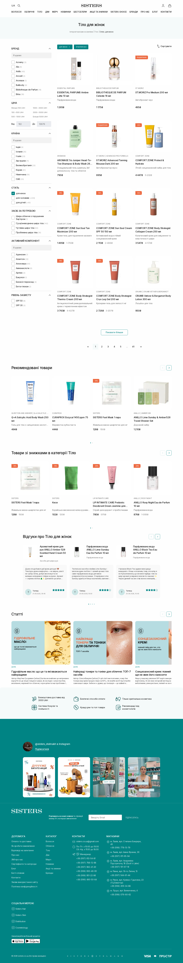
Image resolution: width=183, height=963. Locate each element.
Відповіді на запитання (22, 850)
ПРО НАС (145, 12)
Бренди (49, 873)
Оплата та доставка (21, 841)
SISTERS (96, 413)
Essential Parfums (66, 88)
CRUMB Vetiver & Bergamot (155, 292)
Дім (47, 855)
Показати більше (114, 332)
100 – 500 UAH (17, 112)
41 (133, 346)
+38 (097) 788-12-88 (86, 862)
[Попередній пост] (27, 777)
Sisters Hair (20, 909)
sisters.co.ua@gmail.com (87, 841)
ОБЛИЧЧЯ (29, 12)
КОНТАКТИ (166, 12)
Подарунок (142, 57)
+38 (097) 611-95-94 (120, 856)
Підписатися (42, 749)
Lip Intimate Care (101, 498)
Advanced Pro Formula (117, 156)
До (33, 124)
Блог (13, 868)
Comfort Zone (142, 156)
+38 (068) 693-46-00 (86, 871)
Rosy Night (146, 498)
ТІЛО (39, 12)
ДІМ (47, 12)
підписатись (132, 817)
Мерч (48, 859)
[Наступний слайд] (169, 367)
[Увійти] (163, 5)
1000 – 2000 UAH (40, 108)
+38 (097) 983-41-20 (86, 867)
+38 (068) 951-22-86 (86, 875)
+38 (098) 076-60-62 (120, 894)
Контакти (15, 877)
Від (13, 124)
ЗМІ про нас (17, 859)
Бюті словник (17, 873)
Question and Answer (21, 413)
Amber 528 (146, 413)
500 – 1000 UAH (17, 117)
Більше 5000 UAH (40, 117)
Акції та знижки (53, 868)
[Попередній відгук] (151, 536)
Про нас (15, 855)
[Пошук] (19, 5)
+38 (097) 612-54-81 (86, 858)
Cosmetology (21, 927)
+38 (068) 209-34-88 (120, 886)
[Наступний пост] (155, 777)
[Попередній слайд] (162, 367)
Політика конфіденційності (24, 886)
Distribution (20, 921)
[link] (170, 5)
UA (13, 5)
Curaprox (57, 413)
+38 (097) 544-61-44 (120, 875)
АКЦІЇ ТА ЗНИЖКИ (99, 12)
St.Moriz (139, 88)
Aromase (61, 156)
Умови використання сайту (24, 882)
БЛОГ (155, 12)
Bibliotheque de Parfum (107, 88)
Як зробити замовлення (23, 846)
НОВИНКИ (66, 12)
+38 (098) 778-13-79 (120, 847)
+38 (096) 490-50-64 (86, 879)
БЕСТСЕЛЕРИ (80, 12)
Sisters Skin (20, 915)
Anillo (137, 413)
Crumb (138, 292)
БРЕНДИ (134, 12)
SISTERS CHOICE (119, 12)
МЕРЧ (55, 12)
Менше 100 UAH (18, 108)
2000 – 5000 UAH (40, 112)
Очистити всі (81, 47)
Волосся (50, 841)
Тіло (48, 850)
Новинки (50, 864)
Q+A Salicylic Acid (41, 413)
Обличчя (50, 846)
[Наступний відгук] (157, 536)
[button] (64, 47)
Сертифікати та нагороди (23, 864)
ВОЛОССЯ (16, 12)
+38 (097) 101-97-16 (119, 867)
